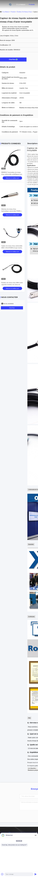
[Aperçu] (7, 4)
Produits (32, 4)
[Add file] (2, 874)
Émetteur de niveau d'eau (24, 11)
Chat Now (12, 59)
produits (13, 11)
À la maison (20, 4)
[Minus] (35, 835)
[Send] (35, 874)
